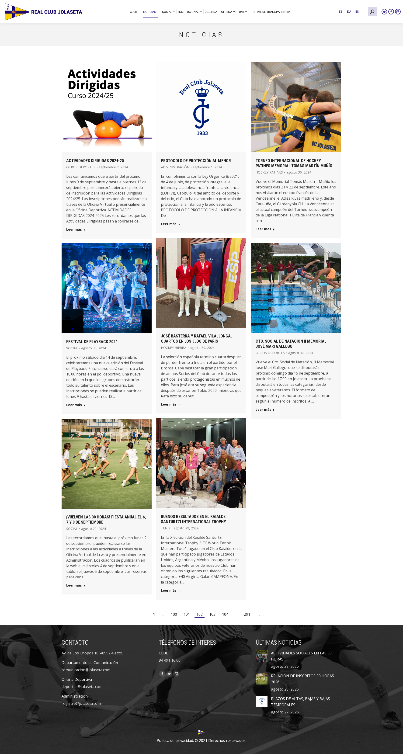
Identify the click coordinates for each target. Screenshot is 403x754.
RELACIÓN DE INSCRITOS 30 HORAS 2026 (302, 679)
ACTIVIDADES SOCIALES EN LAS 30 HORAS (301, 656)
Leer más (74, 229)
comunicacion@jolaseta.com (86, 669)
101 (187, 614)
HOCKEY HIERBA (173, 347)
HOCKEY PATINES (269, 172)
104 (225, 614)
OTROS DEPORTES (80, 167)
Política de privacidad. (175, 740)
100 (174, 614)
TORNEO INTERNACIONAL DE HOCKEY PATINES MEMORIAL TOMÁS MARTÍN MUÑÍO (294, 163)
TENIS (165, 528)
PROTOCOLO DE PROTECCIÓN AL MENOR (196, 160)
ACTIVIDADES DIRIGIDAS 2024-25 (95, 160)
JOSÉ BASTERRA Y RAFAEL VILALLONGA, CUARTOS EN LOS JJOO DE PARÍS (196, 339)
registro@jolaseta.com (81, 703)
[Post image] (262, 656)
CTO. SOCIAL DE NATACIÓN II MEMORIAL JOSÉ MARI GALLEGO (291, 344)
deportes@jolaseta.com (82, 686)
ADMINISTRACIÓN (175, 167)
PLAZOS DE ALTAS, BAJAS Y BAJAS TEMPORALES (300, 701)
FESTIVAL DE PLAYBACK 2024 (92, 341)
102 (199, 614)
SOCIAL (72, 348)
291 (247, 614)
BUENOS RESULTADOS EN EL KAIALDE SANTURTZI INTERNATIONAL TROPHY (193, 519)
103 (212, 614)
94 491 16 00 (170, 660)
